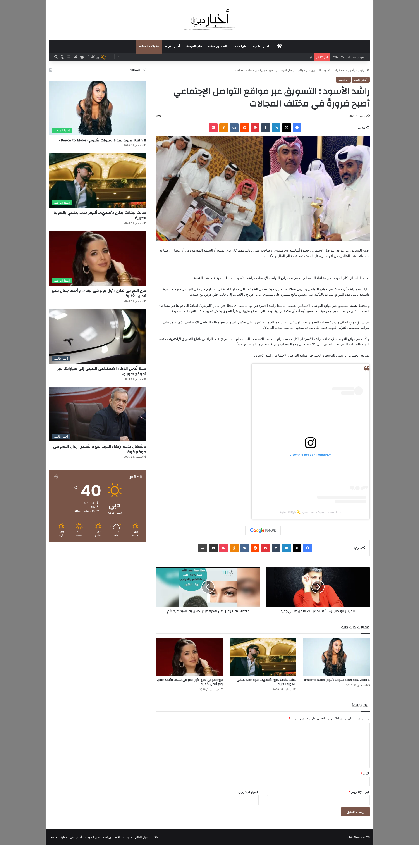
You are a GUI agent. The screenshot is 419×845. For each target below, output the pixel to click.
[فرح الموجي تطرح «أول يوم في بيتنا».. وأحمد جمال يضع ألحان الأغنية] (189, 657)
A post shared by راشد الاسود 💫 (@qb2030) (310, 512)
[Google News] (263, 530)
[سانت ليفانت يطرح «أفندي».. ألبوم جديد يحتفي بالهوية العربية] (263, 657)
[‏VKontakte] (234, 127)
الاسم (365, 773)
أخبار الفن (174, 46)
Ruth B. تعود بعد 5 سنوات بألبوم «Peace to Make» (336, 680)
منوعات (242, 46)
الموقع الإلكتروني (248, 792)
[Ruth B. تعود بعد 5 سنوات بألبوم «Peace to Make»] (336, 657)
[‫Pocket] (213, 127)
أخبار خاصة (347, 70)
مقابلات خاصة (150, 46)
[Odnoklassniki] (223, 127)
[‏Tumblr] (265, 127)
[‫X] (286, 127)
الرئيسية (361, 70)
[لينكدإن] (276, 127)
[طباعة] (202, 548)
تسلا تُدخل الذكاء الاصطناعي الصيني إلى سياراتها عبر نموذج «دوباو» (101, 371)
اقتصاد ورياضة (219, 46)
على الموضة (194, 46)
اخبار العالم (262, 46)
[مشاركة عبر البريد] (213, 548)
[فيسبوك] (297, 127)
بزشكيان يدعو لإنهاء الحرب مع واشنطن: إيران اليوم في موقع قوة (99, 449)
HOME (155, 837)
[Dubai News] (209, 20)
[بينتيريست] (255, 127)
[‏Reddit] (244, 127)
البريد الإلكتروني (359, 792)
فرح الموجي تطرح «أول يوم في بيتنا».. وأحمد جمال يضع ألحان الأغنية (270, 57)
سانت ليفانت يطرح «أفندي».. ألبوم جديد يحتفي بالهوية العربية (266, 682)
